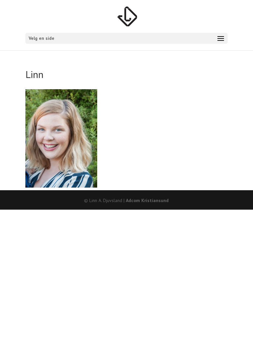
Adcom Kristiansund (147, 200)
